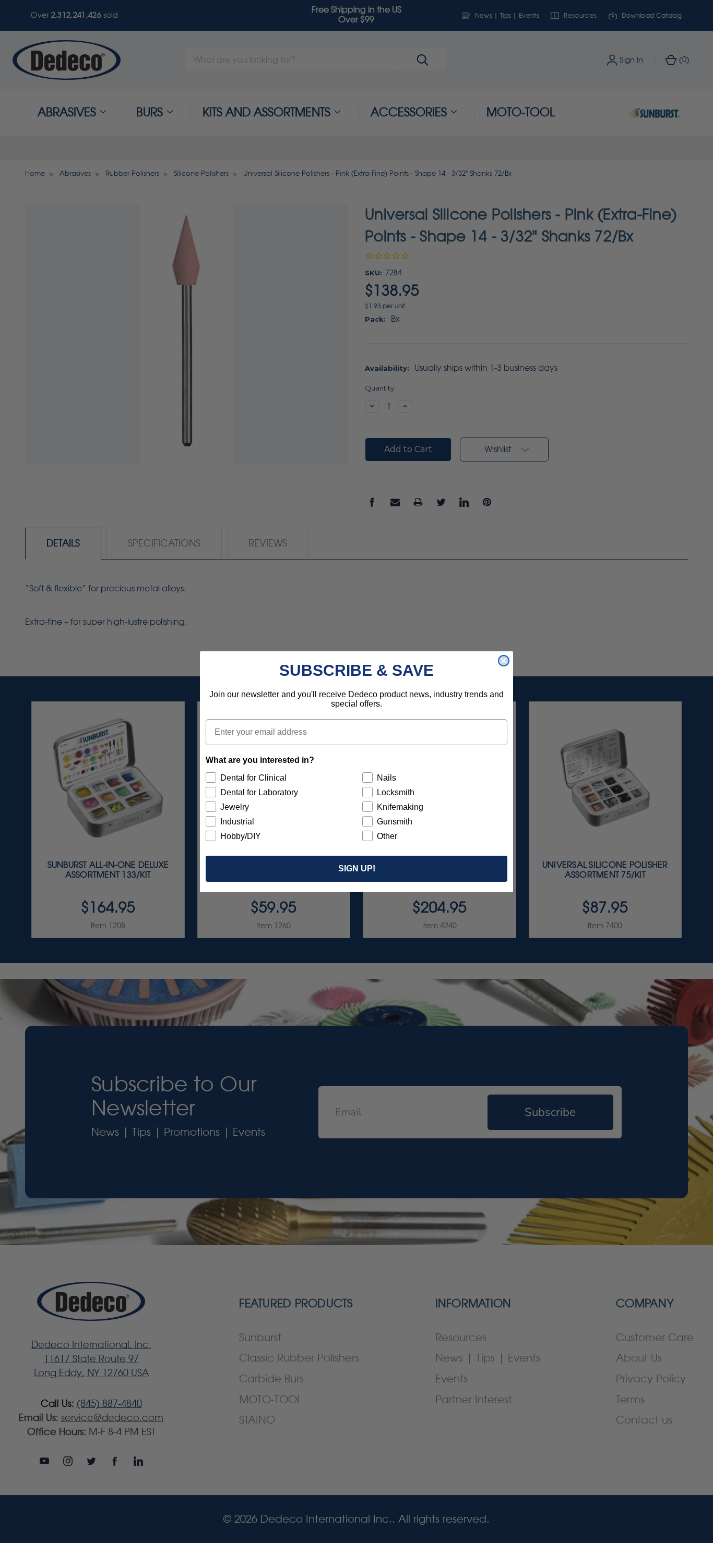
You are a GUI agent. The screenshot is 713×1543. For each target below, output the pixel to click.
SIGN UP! (356, 868)
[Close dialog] (503, 660)
